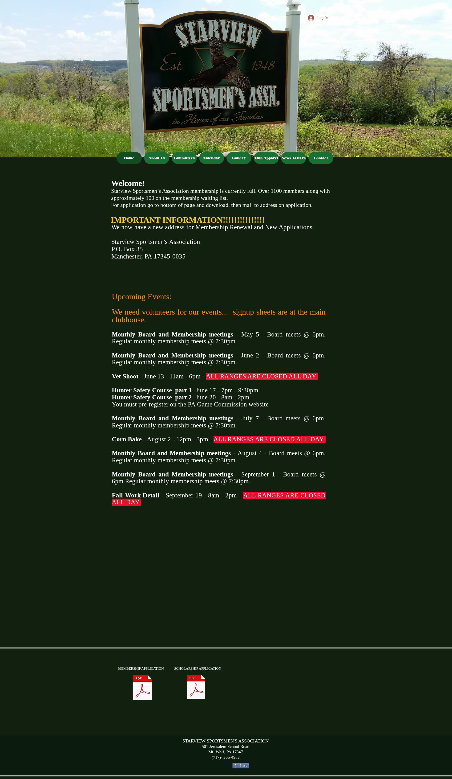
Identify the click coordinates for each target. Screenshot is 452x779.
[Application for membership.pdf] (142, 688)
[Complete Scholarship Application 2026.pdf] (196, 687)
